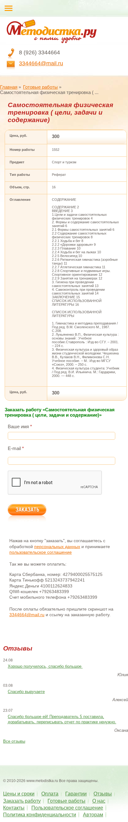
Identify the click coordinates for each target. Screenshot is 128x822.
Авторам (93, 814)
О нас (98, 801)
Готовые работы (40, 87)
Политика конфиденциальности (39, 814)
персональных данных (57, 546)
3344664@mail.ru (41, 63)
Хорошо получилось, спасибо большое (45, 666)
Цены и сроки (18, 793)
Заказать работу (22, 801)
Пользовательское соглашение (67, 807)
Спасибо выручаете (26, 691)
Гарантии (76, 793)
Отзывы (103, 793)
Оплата (49, 793)
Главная (8, 87)
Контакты (14, 807)
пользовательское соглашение (40, 552)
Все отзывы (14, 741)
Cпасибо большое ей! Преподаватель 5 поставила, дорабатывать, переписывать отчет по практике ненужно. (62, 719)
